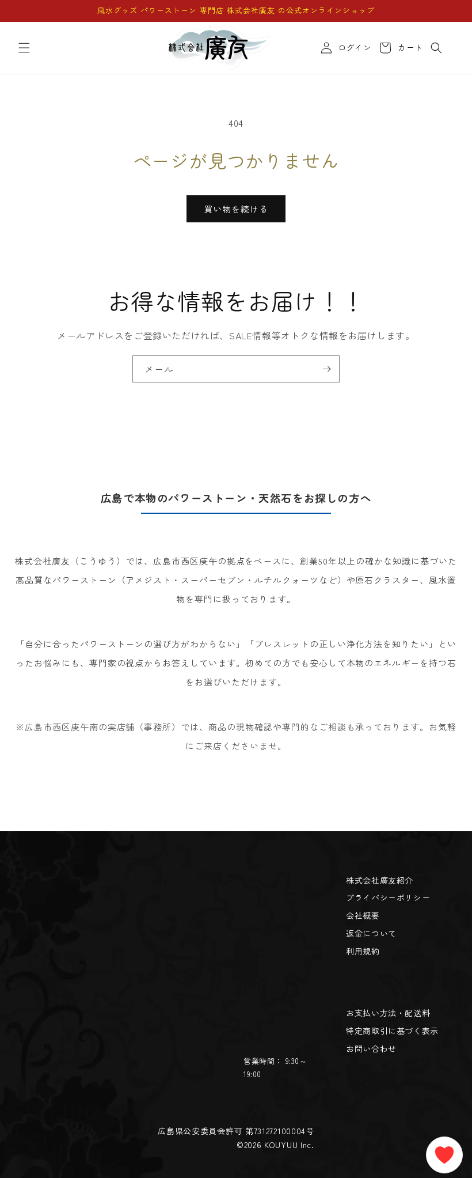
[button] (24, 47)
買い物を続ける (236, 209)
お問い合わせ (371, 1048)
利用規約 (362, 951)
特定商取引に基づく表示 (392, 1030)
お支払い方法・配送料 (388, 1012)
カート (408, 47)
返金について (371, 933)
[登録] (326, 368)
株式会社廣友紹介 (379, 880)
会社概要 (362, 915)
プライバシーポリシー (388, 897)
